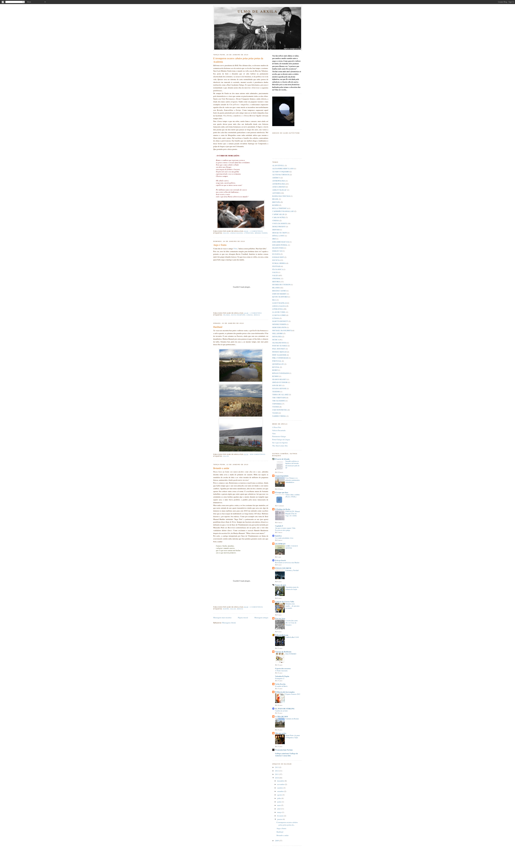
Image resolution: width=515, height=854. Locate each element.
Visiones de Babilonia (283, 651)
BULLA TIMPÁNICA (280, 208)
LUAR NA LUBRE (279, 315)
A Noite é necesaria (281, 671)
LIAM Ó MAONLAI (279, 303)
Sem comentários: (258, 454)
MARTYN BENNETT (280, 321)
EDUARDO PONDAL (280, 245)
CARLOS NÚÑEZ (278, 217)
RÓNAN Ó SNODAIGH (280, 373)
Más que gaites (280, 733)
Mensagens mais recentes (222, 617)
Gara (274, 433)
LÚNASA (250, 315)
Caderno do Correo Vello (284, 601)
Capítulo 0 (279, 525)
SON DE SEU (277, 385)
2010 (277, 778)
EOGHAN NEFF (278, 257)
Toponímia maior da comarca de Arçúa (291, 588)
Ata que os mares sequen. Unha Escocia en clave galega (285, 529)
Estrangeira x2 (279, 678)
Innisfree (278, 535)
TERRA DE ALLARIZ (280, 394)
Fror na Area (280, 618)
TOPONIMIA (277, 404)
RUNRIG (275, 376)
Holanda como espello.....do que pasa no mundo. (292, 606)
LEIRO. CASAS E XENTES (291, 547)
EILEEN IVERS (278, 248)
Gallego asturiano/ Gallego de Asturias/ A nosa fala (286, 754)
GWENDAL (276, 278)
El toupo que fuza (281, 492)
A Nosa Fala (276, 427)
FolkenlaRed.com (281, 635)
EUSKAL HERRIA (279, 263)
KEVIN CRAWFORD (238, 315)
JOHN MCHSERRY (279, 294)
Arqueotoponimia (281, 475)
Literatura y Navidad (292, 570)
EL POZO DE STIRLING (285, 708)
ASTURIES (276, 193)
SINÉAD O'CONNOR (280, 382)
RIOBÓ (275, 370)
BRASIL (275, 199)
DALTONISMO (290, 654)
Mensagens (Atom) (229, 622)
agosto (279, 795)
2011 (277, 774)
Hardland (217, 326)
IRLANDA (226, 315)
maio (279, 805)
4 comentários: (257, 607)
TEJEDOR (276, 391)
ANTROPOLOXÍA (278, 184)
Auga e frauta (219, 244)
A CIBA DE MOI (281, 716)
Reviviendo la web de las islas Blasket (287, 562)
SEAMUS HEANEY (279, 379)
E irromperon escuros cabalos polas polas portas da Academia (238, 60)
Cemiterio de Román (292, 719)
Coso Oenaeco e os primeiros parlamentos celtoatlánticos (292, 480)
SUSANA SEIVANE (279, 388)
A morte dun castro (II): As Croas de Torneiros (291, 622)
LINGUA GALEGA (236, 233)
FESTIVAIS (276, 266)
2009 (277, 840)
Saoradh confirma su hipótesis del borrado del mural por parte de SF (292, 464)
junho (279, 802)
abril (279, 809)
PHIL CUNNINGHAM (280, 358)
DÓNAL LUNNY (278, 235)
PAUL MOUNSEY (278, 349)
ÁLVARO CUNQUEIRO (280, 171)
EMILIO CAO (277, 251)
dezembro (281, 781)
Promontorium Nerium (284, 749)
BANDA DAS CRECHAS (281, 196)
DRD (274, 239)
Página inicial (243, 617)
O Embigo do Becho (282, 509)
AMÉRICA (276, 177)
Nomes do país (280, 585)
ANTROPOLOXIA (278, 181)
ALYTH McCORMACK (280, 174)
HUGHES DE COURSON (281, 284)
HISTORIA (276, 281)
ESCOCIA (276, 260)
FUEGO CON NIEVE (283, 568)
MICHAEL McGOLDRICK (282, 330)
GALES (275, 272)
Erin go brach (280, 560)
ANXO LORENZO (278, 187)
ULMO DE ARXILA (258, 11)
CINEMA (275, 220)
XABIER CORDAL (279, 416)
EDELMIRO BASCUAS (280, 242)
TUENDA (275, 407)
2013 (277, 767)
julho (279, 798)
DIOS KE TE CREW (279, 232)
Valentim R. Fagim (282, 676)
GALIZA (226, 233)
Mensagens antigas (261, 617)
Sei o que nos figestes (280, 442)
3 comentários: (257, 231)
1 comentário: (256, 313)
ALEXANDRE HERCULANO (283, 168)
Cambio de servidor (281, 711)
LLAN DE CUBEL (279, 312)
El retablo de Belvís (281, 686)
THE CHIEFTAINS (279, 397)
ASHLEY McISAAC (279, 190)
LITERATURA (249, 233)
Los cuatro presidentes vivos (284, 538)
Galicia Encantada (279, 430)
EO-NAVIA (276, 254)
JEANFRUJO (280, 543)
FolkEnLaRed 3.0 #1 (292, 637)
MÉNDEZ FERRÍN (261, 233)
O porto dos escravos (283, 668)
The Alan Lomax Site (280, 445)
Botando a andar (221, 468)
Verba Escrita (280, 684)
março (279, 812)
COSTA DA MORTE (279, 223)
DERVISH (275, 229)
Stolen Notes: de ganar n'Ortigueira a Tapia (292, 736)
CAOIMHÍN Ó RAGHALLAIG (283, 211)
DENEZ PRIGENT (279, 226)
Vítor (235, 248)
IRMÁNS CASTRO (279, 291)
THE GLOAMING (278, 400)
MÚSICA (257, 315)
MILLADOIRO (277, 333)
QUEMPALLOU (278, 364)
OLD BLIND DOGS (279, 342)
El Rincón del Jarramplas (285, 692)
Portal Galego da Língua (281, 439)
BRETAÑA (276, 202)
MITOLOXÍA (277, 336)
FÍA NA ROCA (277, 269)
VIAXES (275, 413)
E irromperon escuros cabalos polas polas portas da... (287, 823)
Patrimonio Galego (279, 436)
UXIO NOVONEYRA (279, 410)
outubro (280, 788)
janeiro (280, 819)
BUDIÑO (226, 609)
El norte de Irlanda (282, 459)
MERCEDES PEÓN (279, 327)
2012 (277, 771)
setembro (280, 791)
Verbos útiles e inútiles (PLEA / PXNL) (292, 495)
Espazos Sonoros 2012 (292, 694)
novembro (281, 784)
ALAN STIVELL (278, 165)
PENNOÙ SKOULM (279, 352)
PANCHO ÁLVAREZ (279, 345)
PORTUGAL (276, 361)
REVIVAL (275, 367)
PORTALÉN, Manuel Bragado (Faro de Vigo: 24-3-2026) (292, 513)
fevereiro (280, 816)
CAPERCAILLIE (278, 214)
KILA (274, 300)
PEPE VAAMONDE (279, 355)
